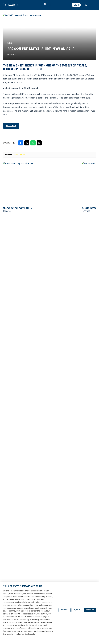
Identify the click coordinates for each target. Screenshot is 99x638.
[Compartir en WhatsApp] (33, 142)
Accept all (90, 610)
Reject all (77, 610)
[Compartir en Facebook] (20, 142)
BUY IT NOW (11, 126)
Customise (64, 610)
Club (10, 43)
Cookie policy (30, 634)
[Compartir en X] (26, 142)
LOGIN (76, 4)
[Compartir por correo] (39, 142)
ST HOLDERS (10, 4)
